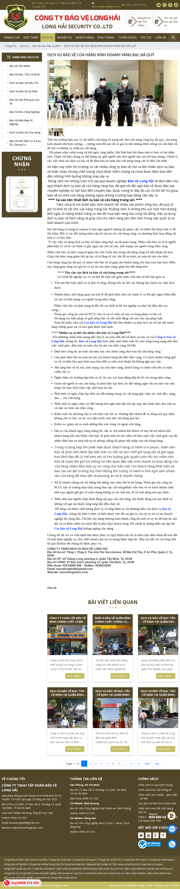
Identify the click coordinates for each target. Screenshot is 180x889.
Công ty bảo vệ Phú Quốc (135, 859)
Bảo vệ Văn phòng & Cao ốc (24, 101)
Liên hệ (160, 37)
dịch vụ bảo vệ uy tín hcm (110, 868)
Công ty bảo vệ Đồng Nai (161, 859)
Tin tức (146, 37)
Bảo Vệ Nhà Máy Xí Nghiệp (21, 122)
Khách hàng (85, 37)
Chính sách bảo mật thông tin (155, 789)
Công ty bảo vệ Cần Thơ (109, 859)
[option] (22, 194)
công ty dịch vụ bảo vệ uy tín (17, 868)
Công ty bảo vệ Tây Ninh (15, 864)
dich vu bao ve (65, 873)
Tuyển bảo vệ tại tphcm (44, 868)
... (125, 763)
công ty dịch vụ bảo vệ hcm (64, 877)
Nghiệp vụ (64, 37)
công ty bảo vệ (11, 873)
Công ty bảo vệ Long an (84, 859)
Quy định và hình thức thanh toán (157, 803)
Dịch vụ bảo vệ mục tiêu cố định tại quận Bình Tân (158, 693)
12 (138, 763)
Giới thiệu (31, 37)
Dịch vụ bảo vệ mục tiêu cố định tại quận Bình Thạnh (67, 693)
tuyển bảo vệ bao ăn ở (97, 873)
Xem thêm (74, 676)
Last (156, 763)
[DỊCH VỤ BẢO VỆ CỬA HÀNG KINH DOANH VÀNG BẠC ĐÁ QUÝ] (56, 132)
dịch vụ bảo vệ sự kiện (36, 859)
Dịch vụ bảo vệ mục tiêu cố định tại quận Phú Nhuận (158, 620)
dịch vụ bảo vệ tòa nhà (159, 873)
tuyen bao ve (116, 873)
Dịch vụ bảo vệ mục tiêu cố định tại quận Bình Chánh (112, 693)
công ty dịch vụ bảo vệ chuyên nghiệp (38, 873)
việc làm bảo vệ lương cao (159, 868)
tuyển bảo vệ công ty (152, 864)
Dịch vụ (47, 37)
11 (131, 763)
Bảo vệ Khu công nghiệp (24, 112)
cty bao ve (80, 873)
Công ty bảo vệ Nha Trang (41, 864)
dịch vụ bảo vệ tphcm (135, 868)
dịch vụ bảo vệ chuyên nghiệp (18, 877)
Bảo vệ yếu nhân (19, 66)
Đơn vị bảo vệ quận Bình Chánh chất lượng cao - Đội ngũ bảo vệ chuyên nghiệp (113, 620)
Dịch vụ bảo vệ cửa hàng (24, 132)
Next (147, 763)
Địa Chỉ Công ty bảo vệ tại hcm (70, 864)
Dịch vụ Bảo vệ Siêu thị (23, 82)
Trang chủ (12, 37)
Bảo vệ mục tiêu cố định (24, 74)
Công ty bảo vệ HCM (13, 859)
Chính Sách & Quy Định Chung (155, 785)
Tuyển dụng (127, 37)
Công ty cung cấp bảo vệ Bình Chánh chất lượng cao (67, 620)
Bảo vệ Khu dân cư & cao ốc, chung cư (25, 142)
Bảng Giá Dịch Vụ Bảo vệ (99, 864)
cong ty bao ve (42, 877)
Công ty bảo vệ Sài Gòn (60, 859)
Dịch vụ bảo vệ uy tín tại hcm (126, 864)
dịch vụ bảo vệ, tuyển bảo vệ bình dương (77, 868)
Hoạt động (105, 37)
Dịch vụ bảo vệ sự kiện (23, 91)
